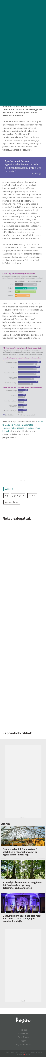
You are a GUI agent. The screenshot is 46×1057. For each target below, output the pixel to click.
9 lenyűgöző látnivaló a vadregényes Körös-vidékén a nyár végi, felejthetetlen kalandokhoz (22, 885)
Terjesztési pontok (24, 1045)
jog (6, 495)
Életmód (9, 489)
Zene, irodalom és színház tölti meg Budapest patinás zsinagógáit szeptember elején (21, 918)
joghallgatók (18, 495)
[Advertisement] (22, 625)
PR (29, 1055)
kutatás (32, 495)
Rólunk (23, 1030)
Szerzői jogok (24, 1037)
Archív (23, 1041)
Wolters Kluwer (12, 502)
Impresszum (23, 1034)
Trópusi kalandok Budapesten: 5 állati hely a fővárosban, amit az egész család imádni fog (20, 851)
